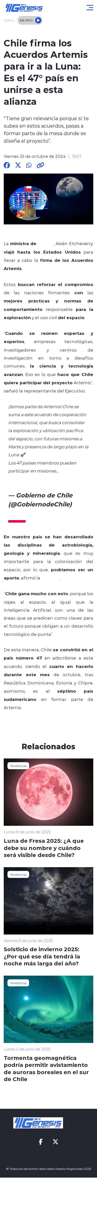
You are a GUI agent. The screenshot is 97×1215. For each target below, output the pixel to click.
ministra (50, 577)
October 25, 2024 (33, 513)
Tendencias (18, 766)
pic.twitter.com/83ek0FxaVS (38, 478)
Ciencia (46, 243)
